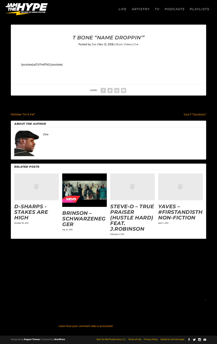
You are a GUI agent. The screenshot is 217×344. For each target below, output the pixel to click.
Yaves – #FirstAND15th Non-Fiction (180, 212)
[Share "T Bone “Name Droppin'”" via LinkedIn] (116, 90)
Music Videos (124, 44)
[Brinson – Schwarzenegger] (84, 190)
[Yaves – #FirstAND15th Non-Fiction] (180, 186)
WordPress (59, 339)
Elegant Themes (32, 339)
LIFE (123, 9)
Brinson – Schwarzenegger (84, 218)
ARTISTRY (141, 9)
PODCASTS (175, 9)
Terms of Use (134, 339)
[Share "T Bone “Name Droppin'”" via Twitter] (110, 90)
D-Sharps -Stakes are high (31, 212)
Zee (94, 44)
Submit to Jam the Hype (172, 339)
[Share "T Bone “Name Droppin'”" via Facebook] (103, 90)
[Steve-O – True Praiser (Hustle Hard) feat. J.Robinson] (132, 186)
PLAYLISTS (199, 9)
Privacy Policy (151, 339)
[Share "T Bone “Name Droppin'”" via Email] (123, 90)
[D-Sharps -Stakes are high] (36, 186)
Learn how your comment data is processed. (86, 326)
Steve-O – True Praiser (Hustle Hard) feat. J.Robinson (132, 217)
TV (157, 9)
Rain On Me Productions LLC (111, 339)
